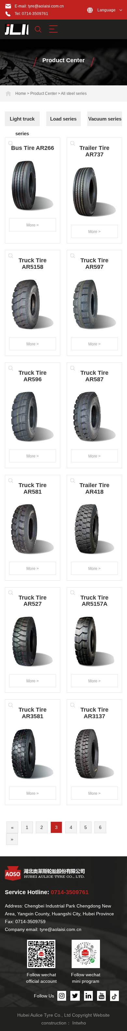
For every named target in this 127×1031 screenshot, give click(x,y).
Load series (63, 119)
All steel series (74, 93)
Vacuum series (104, 119)
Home (20, 93)
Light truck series (22, 126)
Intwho (79, 1022)
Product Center (43, 93)
